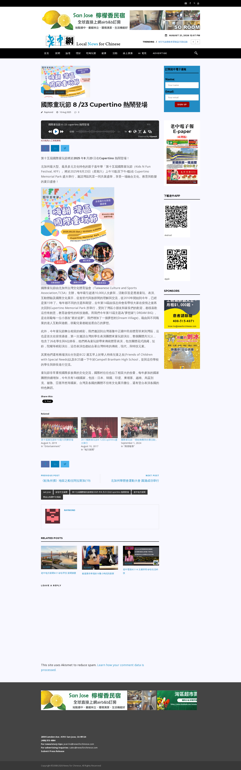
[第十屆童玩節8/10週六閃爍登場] (59, 427)
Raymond (48, 112)
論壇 (68, 53)
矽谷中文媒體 (61, 492)
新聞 (57, 53)
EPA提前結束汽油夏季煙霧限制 (173, 42)
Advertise (160, 53)
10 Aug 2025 (65, 112)
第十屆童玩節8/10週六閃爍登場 (57, 439)
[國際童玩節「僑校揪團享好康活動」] (139, 427)
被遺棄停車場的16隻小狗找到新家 (98, 573)
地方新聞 (60, 92)
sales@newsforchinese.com (83, 747)
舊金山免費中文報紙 (52, 497)
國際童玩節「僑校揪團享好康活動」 (139, 439)
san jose (47, 492)
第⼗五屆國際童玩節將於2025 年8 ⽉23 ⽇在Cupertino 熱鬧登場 (100, 492)
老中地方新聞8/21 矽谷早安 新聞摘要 (58, 572)
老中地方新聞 (139, 492)
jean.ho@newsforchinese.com (79, 744)
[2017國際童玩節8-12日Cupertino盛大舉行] (99, 427)
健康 (103, 53)
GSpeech (153, 136)
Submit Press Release (52, 751)
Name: (170, 79)
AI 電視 (142, 53)
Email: (169, 91)
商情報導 (49, 92)
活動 (115, 53)
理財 (78, 53)
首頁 (46, 53)
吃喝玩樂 (91, 53)
